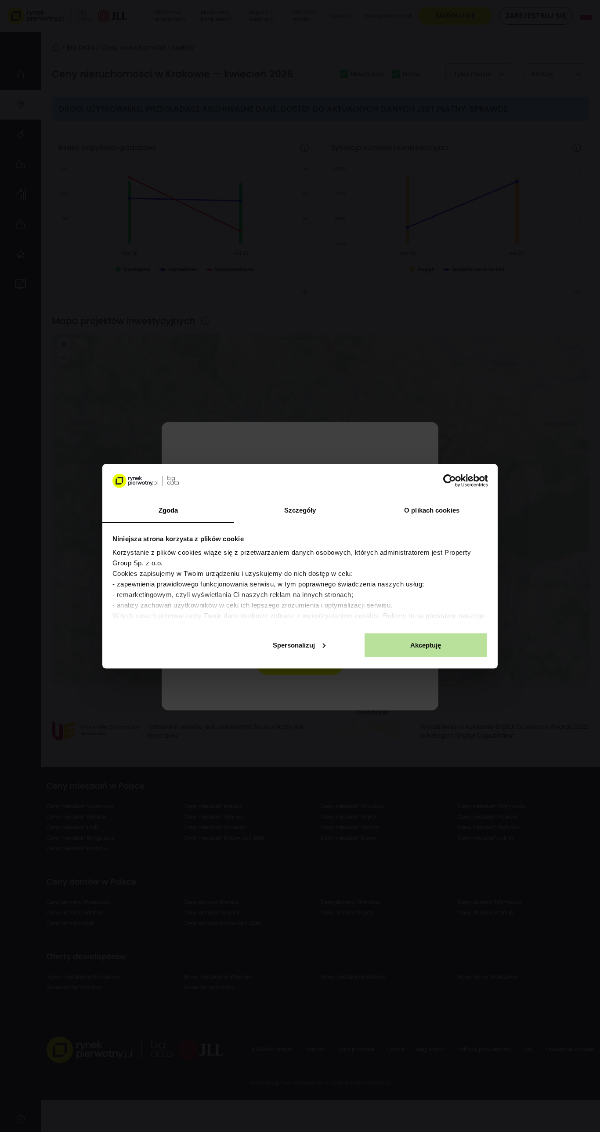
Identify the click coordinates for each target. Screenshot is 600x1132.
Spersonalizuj (294, 644)
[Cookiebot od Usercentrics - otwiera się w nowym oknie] (449, 481)
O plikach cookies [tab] (431, 509)
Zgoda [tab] (168, 509)
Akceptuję (425, 644)
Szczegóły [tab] (300, 509)
